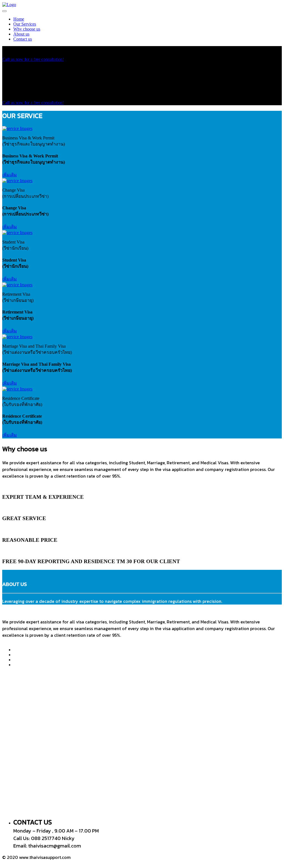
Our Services (24, 24)
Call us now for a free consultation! (33, 59)
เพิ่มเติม (9, 174)
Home (18, 19)
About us (21, 34)
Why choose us (26, 29)
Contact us (22, 39)
